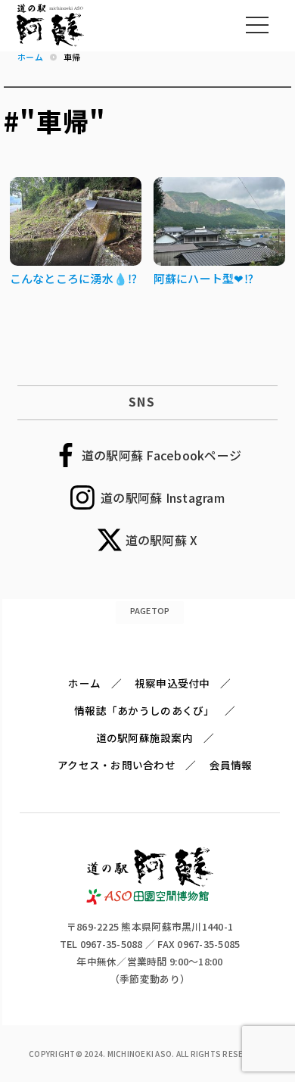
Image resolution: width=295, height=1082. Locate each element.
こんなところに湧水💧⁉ (74, 278)
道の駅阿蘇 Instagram (163, 497)
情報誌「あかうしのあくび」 (144, 710)
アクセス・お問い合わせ (116, 764)
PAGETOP (150, 610)
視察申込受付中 (172, 683)
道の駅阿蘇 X (162, 540)
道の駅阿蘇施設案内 (144, 737)
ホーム (84, 683)
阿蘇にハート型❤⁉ (203, 278)
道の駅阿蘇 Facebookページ (161, 455)
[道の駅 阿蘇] (150, 900)
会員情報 (231, 764)
